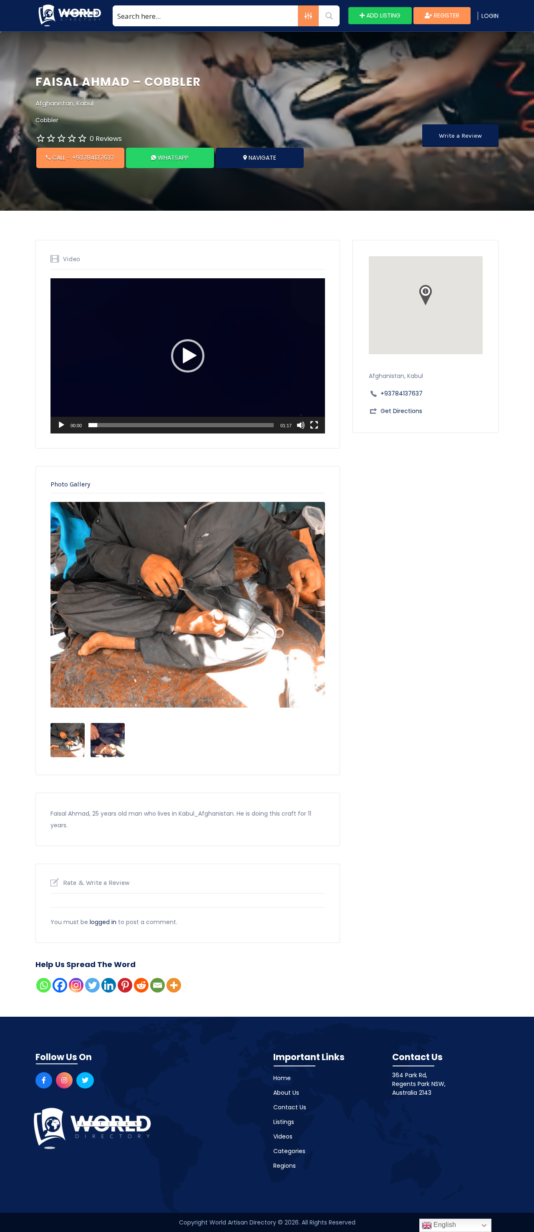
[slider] (181, 425)
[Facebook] (60, 985)
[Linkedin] (108, 985)
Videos (282, 1136)
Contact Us (289, 1107)
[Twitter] (92, 985)
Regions (284, 1165)
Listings (283, 1122)
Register (445, 15)
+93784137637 (401, 393)
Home (282, 1078)
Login (490, 16)
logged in (103, 922)
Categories (289, 1151)
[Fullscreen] (314, 425)
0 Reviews (106, 139)
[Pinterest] (125, 985)
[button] (187, 356)
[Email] (157, 985)
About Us (286, 1092)
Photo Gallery (70, 484)
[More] (173, 985)
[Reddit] (141, 985)
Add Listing (382, 15)
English (444, 1224)
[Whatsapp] (43, 985)
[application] (187, 355)
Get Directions (401, 411)
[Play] (61, 425)
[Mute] (301, 425)
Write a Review (460, 135)
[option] (187, 605)
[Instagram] (76, 985)
